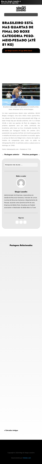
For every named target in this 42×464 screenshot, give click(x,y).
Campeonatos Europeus (13, 286)
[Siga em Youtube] (39, 2)
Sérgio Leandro (13, 51)
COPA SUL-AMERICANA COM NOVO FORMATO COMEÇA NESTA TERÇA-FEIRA (20, 278)
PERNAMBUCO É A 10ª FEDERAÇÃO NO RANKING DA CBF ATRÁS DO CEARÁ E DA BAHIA (21, 396)
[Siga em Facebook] (35, 2)
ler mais (8, 307)
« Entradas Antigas (11, 430)
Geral (30, 51)
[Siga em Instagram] (31, 2)
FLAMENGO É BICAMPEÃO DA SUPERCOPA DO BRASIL (19, 338)
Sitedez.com (27, 458)
